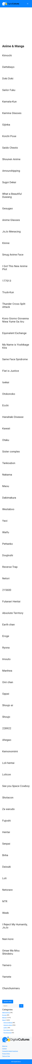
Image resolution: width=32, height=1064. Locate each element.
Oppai (5, 693)
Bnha (5, 855)
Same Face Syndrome (15, 359)
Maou (5, 486)
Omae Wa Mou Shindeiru (10, 952)
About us (4, 1046)
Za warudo (8, 809)
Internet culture (7, 1025)
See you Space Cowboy (16, 786)
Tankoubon (8, 463)
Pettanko (7, 543)
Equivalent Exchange (14, 333)
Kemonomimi (10, 751)
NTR (4, 901)
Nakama (7, 474)
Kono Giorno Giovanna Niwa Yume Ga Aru (15, 320)
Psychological (7, 1032)
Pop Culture (6, 1030)
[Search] (21, 1006)
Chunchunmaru (11, 988)
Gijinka (6, 124)
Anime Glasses (11, 220)
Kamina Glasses (11, 113)
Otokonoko (8, 393)
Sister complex (11, 451)
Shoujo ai (7, 705)
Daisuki (6, 866)
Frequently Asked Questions (10, 1051)
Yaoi (4, 520)
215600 (6, 590)
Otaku (5, 440)
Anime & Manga (7, 1022)
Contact (4, 1048)
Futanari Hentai (11, 601)
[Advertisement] (16, 24)
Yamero (6, 965)
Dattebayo (8, 67)
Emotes (4, 1015)
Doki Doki (7, 78)
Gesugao (7, 208)
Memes (4, 1017)
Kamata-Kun (9, 101)
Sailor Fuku (8, 90)
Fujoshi (6, 820)
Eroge (5, 636)
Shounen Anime (11, 159)
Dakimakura (9, 497)
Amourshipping (11, 170)
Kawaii (6, 428)
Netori (6, 578)
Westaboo (8, 509)
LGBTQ (5, 1027)
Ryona (6, 647)
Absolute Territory (12, 613)
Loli (4, 878)
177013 (6, 280)
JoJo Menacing (11, 231)
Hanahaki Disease (12, 417)
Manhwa (7, 670)
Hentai (6, 832)
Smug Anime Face (12, 254)
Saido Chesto (10, 147)
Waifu (5, 532)
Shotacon (7, 797)
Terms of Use (6, 1056)
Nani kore (7, 939)
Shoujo (6, 716)
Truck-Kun (8, 292)
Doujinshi (7, 555)
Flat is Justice (10, 370)
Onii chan (7, 682)
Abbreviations (6, 1012)
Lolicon (6, 774)
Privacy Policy (6, 1053)
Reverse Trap (10, 566)
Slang (3, 1020)
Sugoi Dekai (9, 182)
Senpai (6, 843)
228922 (6, 728)
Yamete (6, 976)
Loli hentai (8, 763)
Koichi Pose (9, 136)
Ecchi (5, 405)
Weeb (5, 912)
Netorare (7, 889)
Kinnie (5, 243)
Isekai (5, 382)
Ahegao (6, 739)
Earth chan (8, 624)
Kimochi (7, 55)
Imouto (6, 659)
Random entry (8, 1001)
